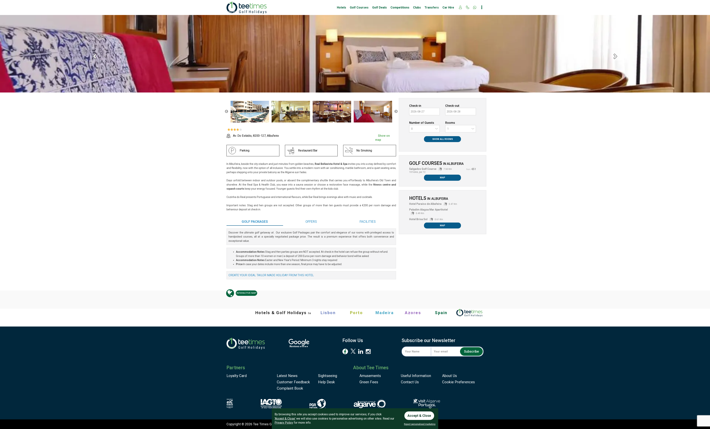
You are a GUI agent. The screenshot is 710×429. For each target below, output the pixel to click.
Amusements (370, 376)
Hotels (341, 7)
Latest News (287, 376)
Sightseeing (327, 376)
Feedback (293, 382)
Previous (226, 111)
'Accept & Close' (285, 418)
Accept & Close (419, 416)
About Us (449, 376)
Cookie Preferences (458, 382)
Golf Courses (359, 7)
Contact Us (410, 382)
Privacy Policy (284, 422)
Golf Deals (379, 7)
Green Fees (368, 382)
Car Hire (448, 7)
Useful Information (416, 376)
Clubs (417, 7)
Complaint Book (290, 388)
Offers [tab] (311, 221)
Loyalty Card (236, 376)
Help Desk (326, 382)
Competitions (399, 7)
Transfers (432, 7)
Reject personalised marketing (419, 424)
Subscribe (471, 351)
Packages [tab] (255, 221)
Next (396, 111)
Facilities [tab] (368, 221)
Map (442, 177)
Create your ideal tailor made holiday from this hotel (271, 275)
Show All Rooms (442, 139)
